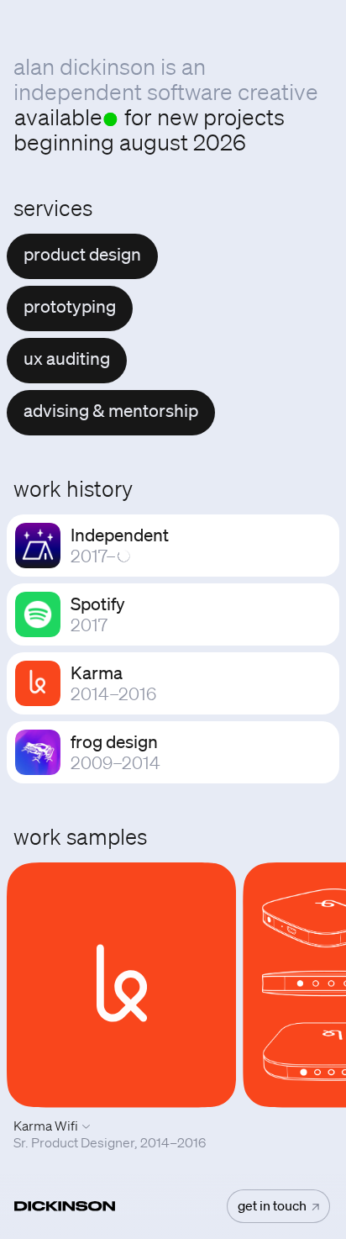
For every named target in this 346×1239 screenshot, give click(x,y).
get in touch (273, 1205)
